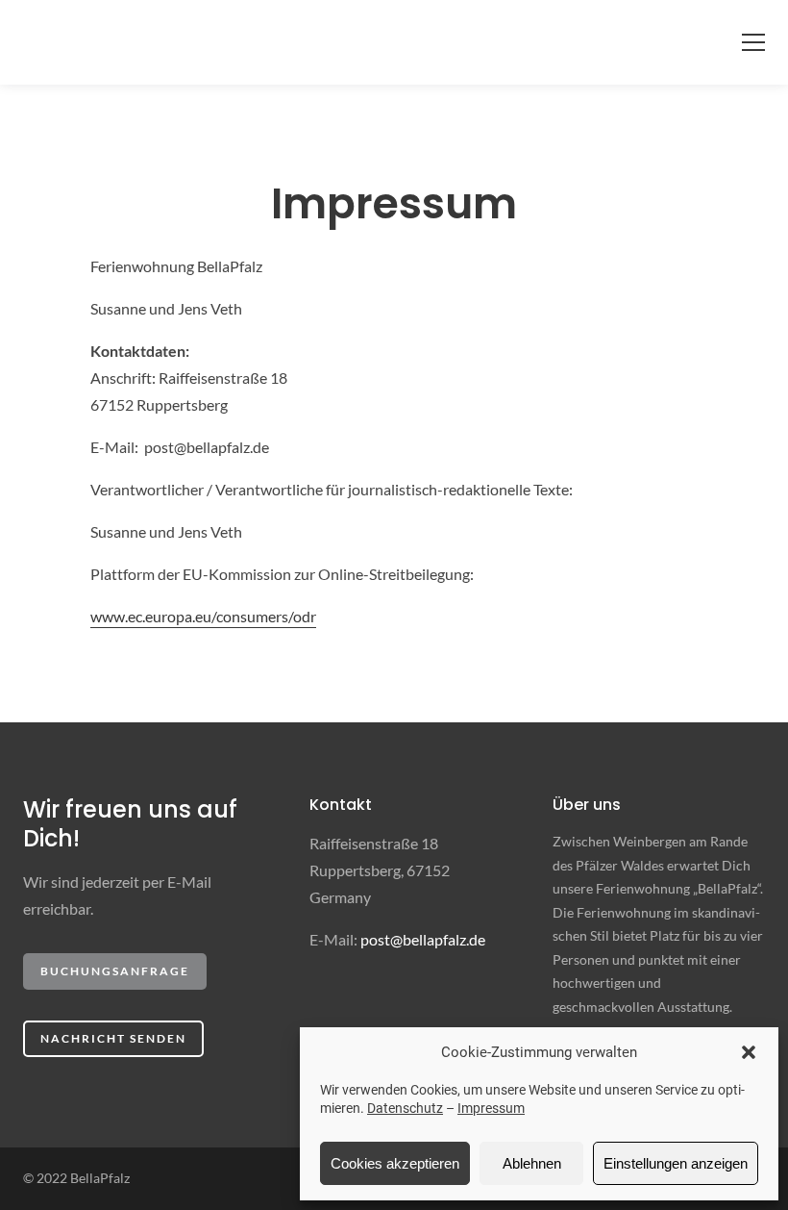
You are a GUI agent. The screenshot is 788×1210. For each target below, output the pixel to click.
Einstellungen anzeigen (675, 1163)
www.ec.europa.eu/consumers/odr (203, 616)
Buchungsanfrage (114, 971)
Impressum (491, 1108)
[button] (748, 1052)
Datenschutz (405, 1108)
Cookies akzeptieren (395, 1163)
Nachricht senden (113, 1038)
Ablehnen (532, 1163)
